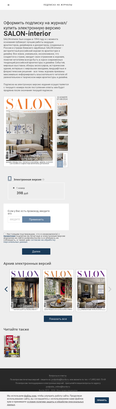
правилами (10, 236)
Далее (36, 251)
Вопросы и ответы (57, 376)
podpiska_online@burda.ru (58, 387)
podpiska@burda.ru (60, 379)
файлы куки (30, 396)
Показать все (58, 318)
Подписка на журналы (58, 5)
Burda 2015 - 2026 (47, 390)
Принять (102, 400)
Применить (36, 219)
